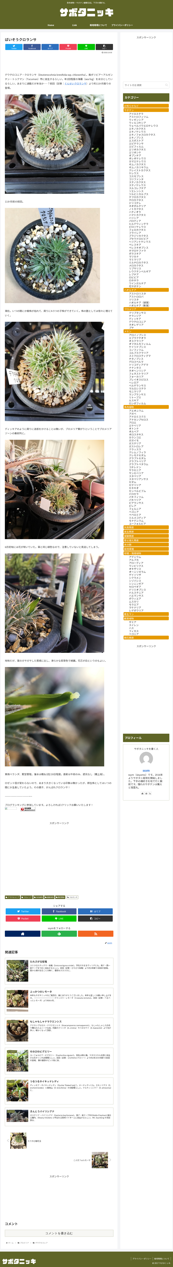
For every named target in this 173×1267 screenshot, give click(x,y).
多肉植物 (39, 897)
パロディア (135, 221)
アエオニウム (136, 410)
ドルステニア (136, 592)
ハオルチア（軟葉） (140, 305)
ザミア (132, 622)
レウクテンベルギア (140, 271)
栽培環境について (161, 1258)
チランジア (135, 315)
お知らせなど (131, 105)
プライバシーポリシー (141, 1258)
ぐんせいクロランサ (75, 83)
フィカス (134, 631)
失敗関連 (129, 527)
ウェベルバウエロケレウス (143, 125)
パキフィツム (136, 497)
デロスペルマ (136, 361)
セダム (132, 482)
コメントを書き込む (59, 1233)
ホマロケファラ (137, 250)
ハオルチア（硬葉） (140, 302)
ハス (131, 628)
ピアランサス (136, 503)
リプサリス (135, 268)
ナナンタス (135, 367)
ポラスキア (135, 253)
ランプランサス (137, 394)
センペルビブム (137, 491)
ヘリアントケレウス (140, 241)
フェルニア (135, 509)
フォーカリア (136, 376)
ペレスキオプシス (138, 247)
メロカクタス (136, 265)
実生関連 (129, 531)
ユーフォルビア (137, 523)
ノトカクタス (136, 209)
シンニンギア (136, 583)
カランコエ (135, 437)
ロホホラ (134, 280)
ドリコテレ (135, 203)
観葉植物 (50, 897)
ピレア (132, 506)
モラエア (134, 604)
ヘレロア (134, 382)
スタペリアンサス (138, 479)
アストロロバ (136, 296)
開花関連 (61, 897)
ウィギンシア (136, 119)
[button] (166, 85)
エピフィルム (136, 146)
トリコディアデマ (138, 364)
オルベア (134, 431)
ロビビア (134, 277)
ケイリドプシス (137, 347)
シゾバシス (135, 580)
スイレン (134, 625)
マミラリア (135, 259)
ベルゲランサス (137, 385)
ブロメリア (28, 897)
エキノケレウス (137, 131)
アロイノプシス (137, 335)
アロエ (132, 422)
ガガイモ (134, 440)
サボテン (129, 110)
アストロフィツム (138, 116)
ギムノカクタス (137, 164)
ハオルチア (130, 290)
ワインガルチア (137, 283)
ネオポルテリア (137, 206)
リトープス (135, 397)
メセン (127, 331)
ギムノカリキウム (138, 167)
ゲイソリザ (135, 574)
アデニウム (135, 557)
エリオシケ (135, 152)
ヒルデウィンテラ (138, 224)
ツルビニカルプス (138, 194)
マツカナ (134, 256)
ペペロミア (135, 514)
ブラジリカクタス (138, 235)
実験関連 (129, 536)
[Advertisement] (59, 62)
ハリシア (134, 218)
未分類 (127, 544)
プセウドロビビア (138, 238)
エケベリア (135, 425)
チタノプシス (136, 358)
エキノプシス (136, 137)
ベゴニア (134, 511)
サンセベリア (136, 473)
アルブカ (134, 560)
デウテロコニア (13, 897)
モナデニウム (136, 520)
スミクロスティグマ (140, 355)
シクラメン (135, 577)
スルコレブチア (137, 188)
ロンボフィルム (137, 403)
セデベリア (135, 485)
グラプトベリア (137, 461)
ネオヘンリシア (137, 370)
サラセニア (135, 470)
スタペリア (135, 476)
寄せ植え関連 (131, 540)
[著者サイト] (22, 934)
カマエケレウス (137, 161)
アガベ (132, 413)
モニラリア (135, 391)
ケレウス (134, 173)
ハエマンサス (136, 595)
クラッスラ (135, 449)
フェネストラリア (138, 373)
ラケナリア (135, 607)
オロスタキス (136, 434)
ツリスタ (134, 299)
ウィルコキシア (137, 122)
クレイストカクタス (140, 170)
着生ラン (129, 614)
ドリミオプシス (137, 589)
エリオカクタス (137, 149)
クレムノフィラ (137, 452)
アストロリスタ (137, 293)
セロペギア (135, 586)
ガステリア (135, 443)
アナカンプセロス (138, 419)
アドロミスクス (137, 416)
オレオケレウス (137, 158)
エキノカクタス (137, 128)
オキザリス (135, 569)
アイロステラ (136, 113)
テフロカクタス (137, 197)
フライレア (135, 232)
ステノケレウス (137, 185)
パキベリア (135, 500)
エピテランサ (136, 143)
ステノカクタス (137, 182)
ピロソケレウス (137, 226)
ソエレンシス (136, 191)
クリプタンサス (137, 312)
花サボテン (135, 286)
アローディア (136, 563)
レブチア (134, 274)
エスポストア (136, 140)
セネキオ (134, 488)
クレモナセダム (137, 455)
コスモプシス (136, 176)
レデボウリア (136, 610)
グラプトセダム (137, 458)
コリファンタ (136, 179)
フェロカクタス (137, 229)
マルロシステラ (137, 388)
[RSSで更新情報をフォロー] (95, 934)
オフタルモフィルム (140, 344)
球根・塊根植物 (132, 553)
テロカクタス (136, 200)
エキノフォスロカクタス (142, 134)
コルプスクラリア (138, 352)
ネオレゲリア (136, 324)
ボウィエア (135, 598)
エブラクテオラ (137, 338)
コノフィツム (136, 350)
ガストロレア (136, 446)
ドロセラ (134, 494)
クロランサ (73, 897)
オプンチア (135, 155)
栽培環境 (129, 549)
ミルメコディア (137, 517)
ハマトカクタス (137, 215)
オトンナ (134, 428)
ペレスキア (135, 244)
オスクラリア (136, 341)
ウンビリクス (136, 566)
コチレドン (135, 467)
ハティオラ (135, 212)
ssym (146, 770)
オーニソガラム (137, 572)
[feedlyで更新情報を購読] (59, 934)
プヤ (131, 327)
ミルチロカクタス (138, 262)
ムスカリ (134, 601)
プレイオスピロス (138, 379)
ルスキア (134, 400)
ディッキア (135, 318)
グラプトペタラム (138, 464)
